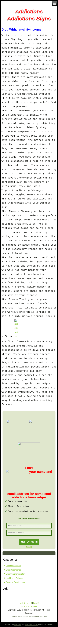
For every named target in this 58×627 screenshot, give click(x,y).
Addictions (29, 11)
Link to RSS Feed (29, 606)
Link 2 (29, 603)
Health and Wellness (14, 578)
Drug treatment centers (16, 574)
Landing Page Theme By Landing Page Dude (29, 616)
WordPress (17, 625)
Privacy (29, 546)
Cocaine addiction (13, 566)
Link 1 (22, 603)
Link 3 (36, 603)
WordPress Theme (31, 625)
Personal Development (15, 582)
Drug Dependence (13, 570)
